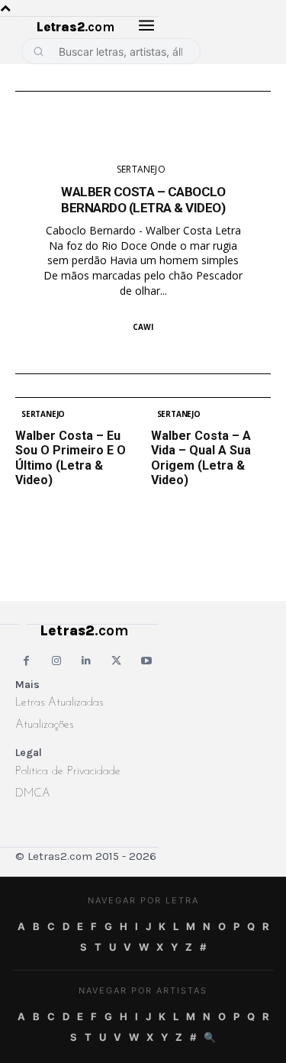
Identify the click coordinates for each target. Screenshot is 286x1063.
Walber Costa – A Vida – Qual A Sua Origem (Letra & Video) (201, 457)
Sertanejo (141, 169)
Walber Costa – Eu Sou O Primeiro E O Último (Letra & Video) (70, 457)
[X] (116, 661)
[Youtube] (147, 661)
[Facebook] (26, 661)
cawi (143, 326)
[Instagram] (56, 661)
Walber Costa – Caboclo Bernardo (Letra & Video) (143, 199)
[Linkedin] (87, 661)
